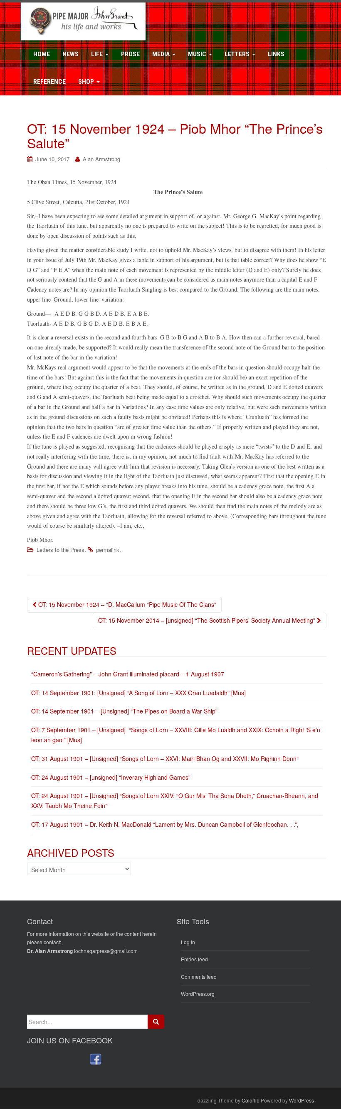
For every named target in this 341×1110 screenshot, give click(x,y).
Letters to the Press (60, 550)
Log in (188, 941)
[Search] (156, 1022)
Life (97, 54)
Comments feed (199, 976)
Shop (87, 81)
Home (41, 54)
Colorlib (250, 1100)
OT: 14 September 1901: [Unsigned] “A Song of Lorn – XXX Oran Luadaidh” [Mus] (138, 692)
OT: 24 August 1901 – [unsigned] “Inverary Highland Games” (110, 777)
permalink (107, 550)
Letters (238, 54)
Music (198, 54)
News (70, 54)
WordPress (301, 1100)
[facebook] (95, 1059)
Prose (130, 54)
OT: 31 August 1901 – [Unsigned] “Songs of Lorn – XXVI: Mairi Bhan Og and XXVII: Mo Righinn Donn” (165, 758)
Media (161, 54)
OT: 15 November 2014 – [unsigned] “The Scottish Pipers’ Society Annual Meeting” (207, 620)
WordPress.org (198, 993)
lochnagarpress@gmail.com (106, 950)
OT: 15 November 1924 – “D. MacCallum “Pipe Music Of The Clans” (126, 604)
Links (276, 54)
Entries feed (194, 959)
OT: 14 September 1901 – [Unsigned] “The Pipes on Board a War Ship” (124, 711)
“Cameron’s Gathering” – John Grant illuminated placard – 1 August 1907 (127, 674)
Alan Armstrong (101, 159)
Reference (49, 81)
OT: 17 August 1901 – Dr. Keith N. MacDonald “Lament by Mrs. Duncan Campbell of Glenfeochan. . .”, (165, 824)
